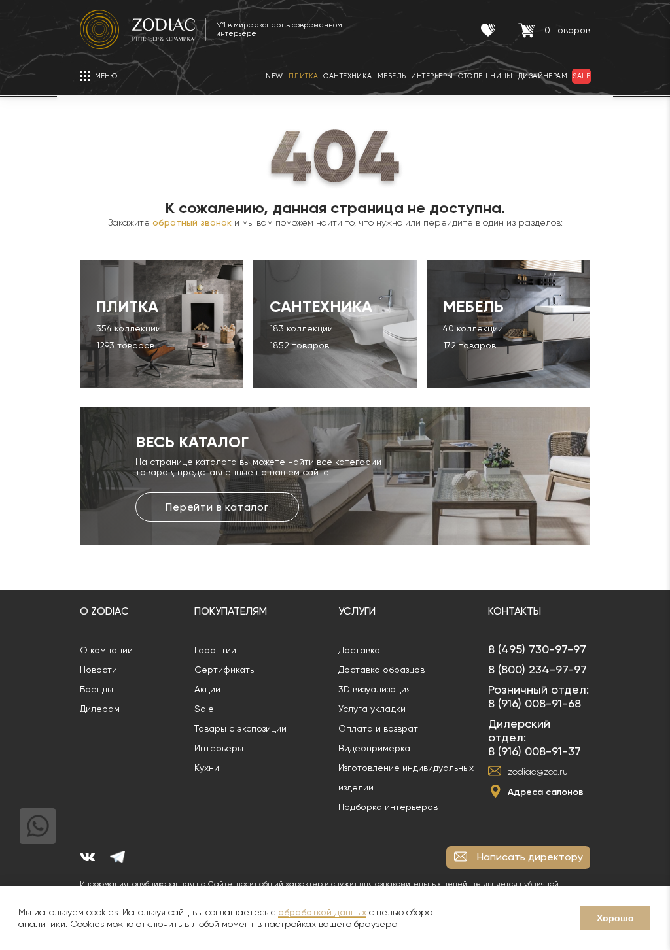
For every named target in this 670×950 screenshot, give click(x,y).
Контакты (514, 611)
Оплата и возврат (378, 728)
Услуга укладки (372, 709)
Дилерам (100, 709)
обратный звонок (192, 222)
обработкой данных (322, 912)
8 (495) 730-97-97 (537, 649)
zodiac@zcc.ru (538, 771)
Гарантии (215, 650)
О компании (106, 650)
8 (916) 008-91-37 (534, 751)
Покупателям (230, 611)
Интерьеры (218, 748)
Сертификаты (225, 669)
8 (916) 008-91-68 (534, 703)
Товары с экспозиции (240, 728)
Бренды (96, 689)
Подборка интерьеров (388, 807)
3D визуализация (374, 689)
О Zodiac (104, 611)
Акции (207, 689)
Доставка (359, 650)
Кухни (206, 767)
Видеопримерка (374, 748)
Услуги (357, 611)
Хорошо (615, 918)
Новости (98, 669)
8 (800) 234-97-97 (537, 669)
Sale (204, 709)
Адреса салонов (546, 792)
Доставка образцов (381, 669)
